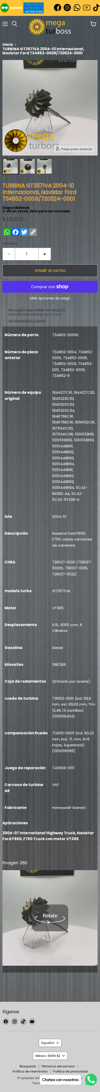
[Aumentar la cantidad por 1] (45, 254)
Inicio (7, 44)
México (47, 1055)
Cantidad (9, 243)
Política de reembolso (30, 1071)
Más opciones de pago (50, 298)
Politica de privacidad (70, 1071)
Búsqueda (28, 1066)
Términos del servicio (58, 1066)
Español (48, 1043)
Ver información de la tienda (26, 321)
